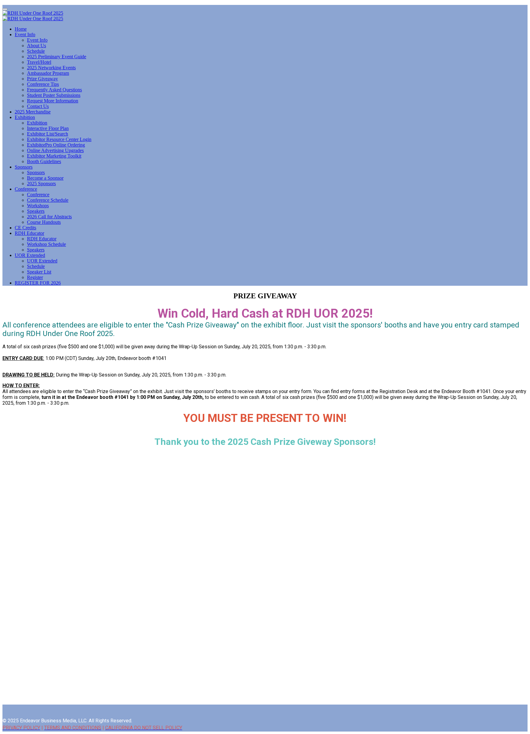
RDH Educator (29, 233)
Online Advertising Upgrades (55, 150)
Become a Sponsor (45, 178)
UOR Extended (30, 255)
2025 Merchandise (33, 111)
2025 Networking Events (51, 67)
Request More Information (52, 100)
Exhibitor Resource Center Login (59, 139)
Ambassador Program (48, 73)
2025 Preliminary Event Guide (56, 56)
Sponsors (24, 167)
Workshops (38, 205)
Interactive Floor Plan (48, 128)
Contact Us (38, 106)
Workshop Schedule (46, 244)
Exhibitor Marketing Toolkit (54, 156)
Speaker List (39, 271)
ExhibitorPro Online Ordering (56, 144)
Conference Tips (43, 84)
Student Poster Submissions (53, 95)
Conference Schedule (47, 200)
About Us (36, 45)
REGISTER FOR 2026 (38, 282)
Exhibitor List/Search (47, 133)
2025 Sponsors (41, 183)
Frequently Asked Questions (54, 89)
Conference (26, 189)
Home (21, 29)
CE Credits (25, 227)
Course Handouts (44, 222)
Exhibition (25, 117)
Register (35, 277)
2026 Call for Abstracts (49, 216)
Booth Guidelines (44, 161)
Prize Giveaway (42, 78)
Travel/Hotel (39, 62)
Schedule (36, 51)
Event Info (25, 34)
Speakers (35, 211)
